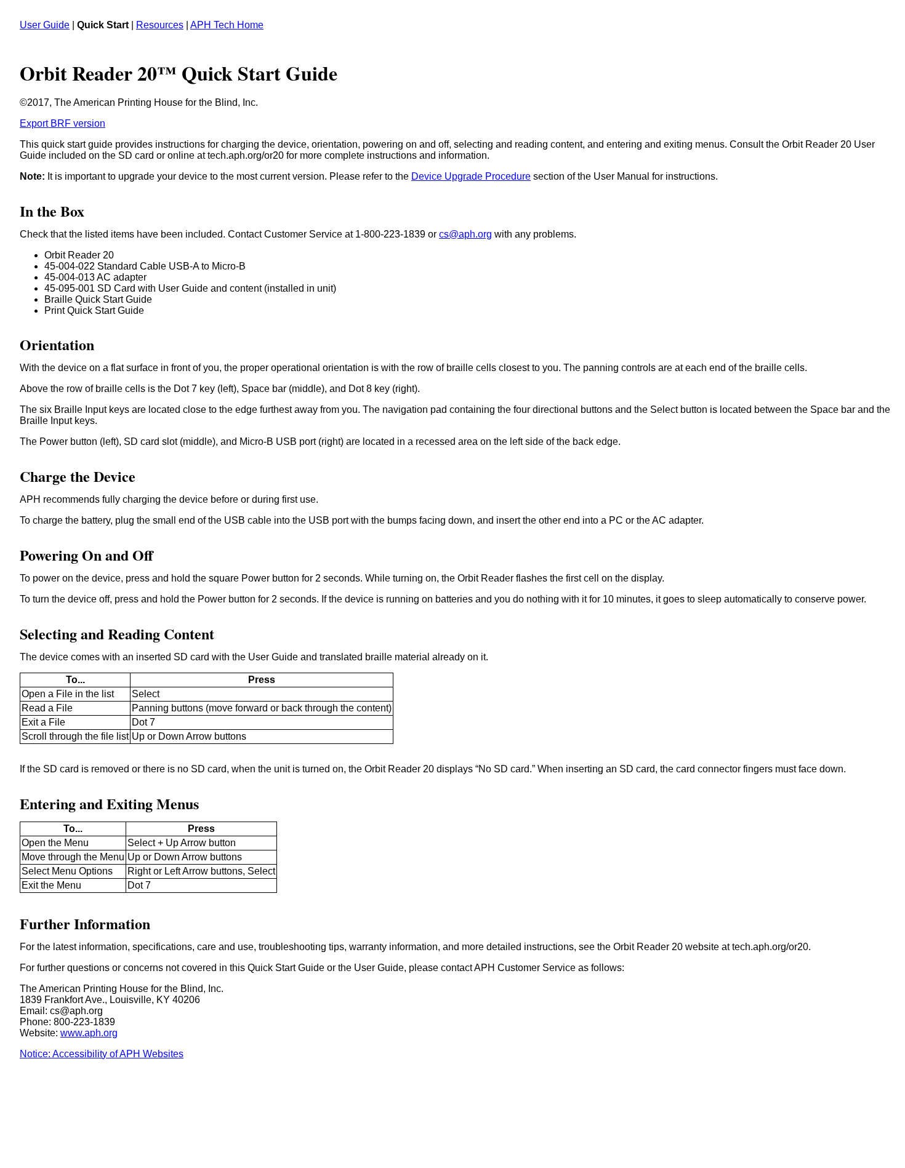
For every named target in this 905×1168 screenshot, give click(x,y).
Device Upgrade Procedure (471, 176)
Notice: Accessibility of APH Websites (101, 1054)
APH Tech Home (226, 25)
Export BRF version (62, 123)
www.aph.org (89, 1033)
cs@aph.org (465, 234)
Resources (159, 25)
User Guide (45, 25)
